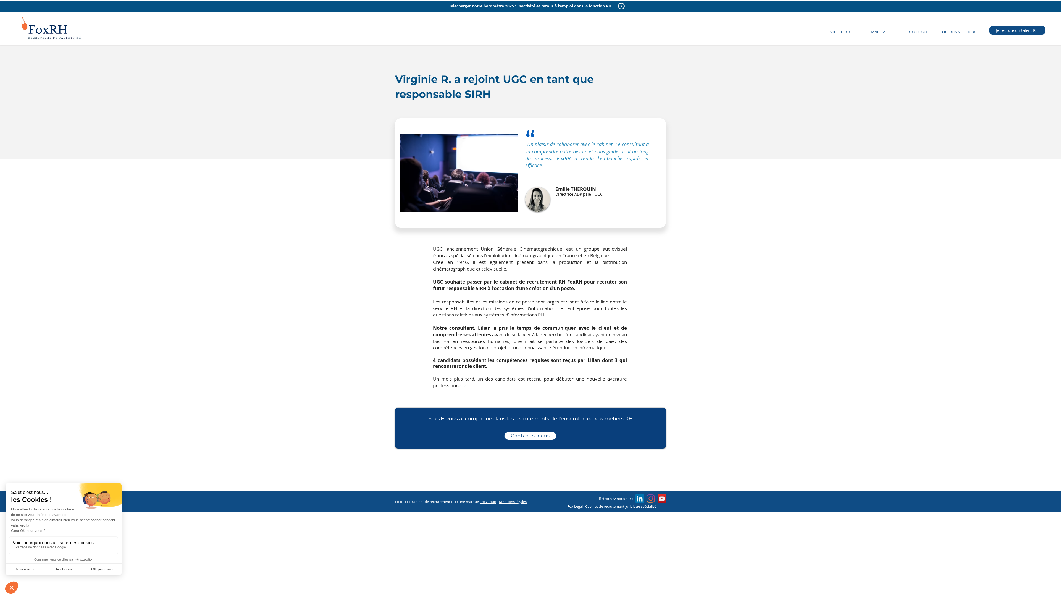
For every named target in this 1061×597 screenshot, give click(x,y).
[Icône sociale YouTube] (662, 498)
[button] (839, 29)
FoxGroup (488, 501)
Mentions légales (513, 501)
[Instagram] (651, 498)
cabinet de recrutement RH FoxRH (541, 282)
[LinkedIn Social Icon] (639, 498)
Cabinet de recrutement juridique (612, 506)
